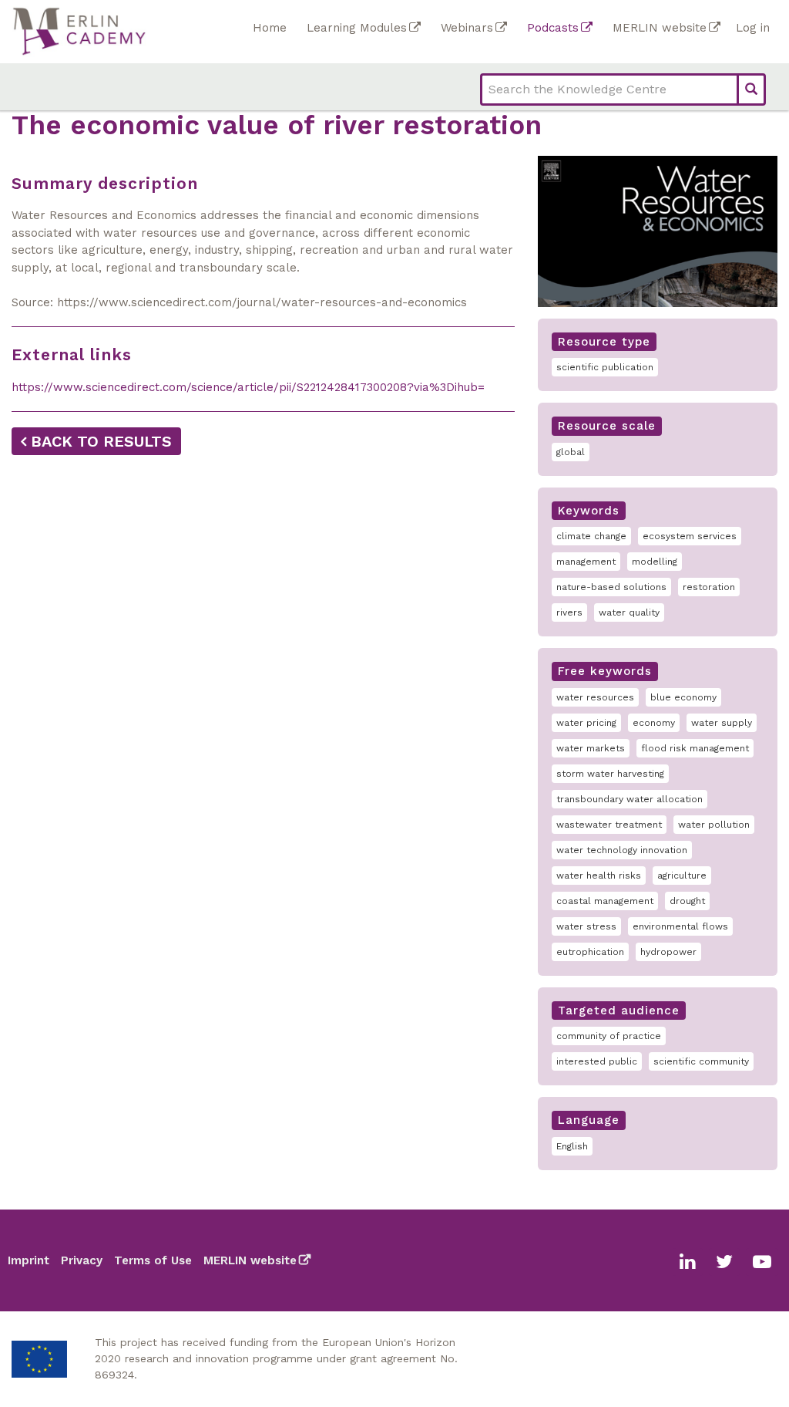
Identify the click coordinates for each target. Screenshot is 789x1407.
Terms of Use (153, 1260)
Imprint (28, 1260)
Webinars (467, 28)
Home (270, 28)
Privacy (81, 1260)
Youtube (762, 1262)
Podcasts (553, 28)
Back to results (101, 441)
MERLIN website (660, 28)
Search (751, 89)
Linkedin (688, 1262)
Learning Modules (357, 28)
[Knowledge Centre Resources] (128, 31)
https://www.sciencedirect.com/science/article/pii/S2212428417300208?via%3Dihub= (248, 387)
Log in (753, 28)
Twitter (724, 1262)
